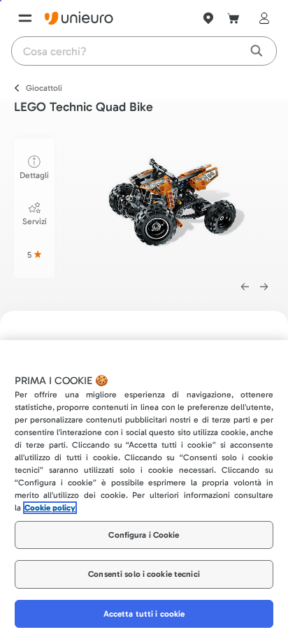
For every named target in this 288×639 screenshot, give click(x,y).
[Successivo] (264, 287)
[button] (176, 202)
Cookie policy (49, 508)
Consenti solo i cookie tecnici (144, 574)
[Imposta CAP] (208, 18)
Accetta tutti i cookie (144, 614)
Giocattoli (44, 88)
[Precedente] (244, 287)
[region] (144, 489)
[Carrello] (233, 18)
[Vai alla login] (261, 18)
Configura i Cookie (143, 535)
